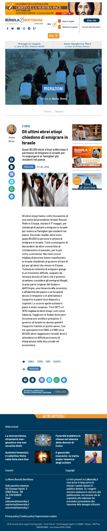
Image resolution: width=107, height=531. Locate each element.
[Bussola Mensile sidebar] (87, 157)
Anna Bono (11, 139)
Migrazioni (53, 88)
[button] (53, 36)
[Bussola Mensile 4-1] (87, 132)
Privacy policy (12, 516)
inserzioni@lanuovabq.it (17, 507)
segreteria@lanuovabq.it (17, 504)
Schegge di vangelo (29, 43)
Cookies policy (27, 516)
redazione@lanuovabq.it (17, 501)
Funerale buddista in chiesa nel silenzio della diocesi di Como (68, 440)
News (68, 21)
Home (48, 111)
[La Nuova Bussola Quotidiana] (24, 20)
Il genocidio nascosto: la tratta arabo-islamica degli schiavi (67, 457)
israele (31, 361)
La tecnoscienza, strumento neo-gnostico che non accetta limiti (15, 440)
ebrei (48, 361)
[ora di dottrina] (87, 181)
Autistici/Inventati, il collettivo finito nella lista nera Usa (17, 456)
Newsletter (91, 27)
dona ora (91, 20)
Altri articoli (53, 416)
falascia (57, 361)
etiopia (40, 361)
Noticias (70, 27)
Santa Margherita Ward (77, 43)
